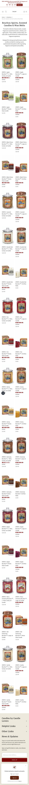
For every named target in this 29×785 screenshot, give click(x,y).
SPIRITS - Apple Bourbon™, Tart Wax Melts (20, 109)
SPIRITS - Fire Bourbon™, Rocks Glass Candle (6, 353)
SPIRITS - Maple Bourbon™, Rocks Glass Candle (6, 563)
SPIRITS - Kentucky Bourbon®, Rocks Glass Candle (6, 493)
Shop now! (20, 4)
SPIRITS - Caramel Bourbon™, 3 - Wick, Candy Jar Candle (7, 214)
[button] (6, 78)
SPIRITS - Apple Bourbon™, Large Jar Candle (21, 74)
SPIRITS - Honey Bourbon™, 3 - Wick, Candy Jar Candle (7, 388)
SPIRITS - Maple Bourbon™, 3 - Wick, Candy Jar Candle (7, 528)
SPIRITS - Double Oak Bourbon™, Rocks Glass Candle (7, 284)
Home (3, 17)
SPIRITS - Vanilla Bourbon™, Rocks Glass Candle (6, 702)
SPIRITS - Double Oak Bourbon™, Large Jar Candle (21, 249)
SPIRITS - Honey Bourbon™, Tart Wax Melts (20, 423)
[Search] (5, 12)
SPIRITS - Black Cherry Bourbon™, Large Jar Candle (21, 144)
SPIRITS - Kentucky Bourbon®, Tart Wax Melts (20, 493)
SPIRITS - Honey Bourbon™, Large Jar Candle (21, 388)
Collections (9, 17)
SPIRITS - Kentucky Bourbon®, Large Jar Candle (20, 458)
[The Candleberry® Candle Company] (14, 11)
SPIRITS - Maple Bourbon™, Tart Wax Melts (20, 563)
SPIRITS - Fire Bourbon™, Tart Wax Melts (20, 353)
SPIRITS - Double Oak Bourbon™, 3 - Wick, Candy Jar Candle (7, 249)
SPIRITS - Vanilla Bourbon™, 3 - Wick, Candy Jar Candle (7, 667)
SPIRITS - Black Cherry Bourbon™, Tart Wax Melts (21, 179)
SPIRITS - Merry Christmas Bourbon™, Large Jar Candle (21, 598)
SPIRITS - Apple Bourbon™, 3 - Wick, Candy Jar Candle (7, 74)
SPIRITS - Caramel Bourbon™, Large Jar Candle (21, 214)
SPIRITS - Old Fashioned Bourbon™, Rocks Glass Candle (20, 634)
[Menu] (2, 12)
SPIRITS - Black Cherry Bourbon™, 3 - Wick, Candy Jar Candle (7, 144)
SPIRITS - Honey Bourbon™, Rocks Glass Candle (6, 423)
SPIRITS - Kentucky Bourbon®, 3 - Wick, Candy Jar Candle (7, 458)
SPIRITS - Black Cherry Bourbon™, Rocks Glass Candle (7, 179)
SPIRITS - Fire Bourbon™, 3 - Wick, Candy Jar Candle (7, 319)
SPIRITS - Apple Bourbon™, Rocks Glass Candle (6, 109)
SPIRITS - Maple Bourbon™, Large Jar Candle (21, 528)
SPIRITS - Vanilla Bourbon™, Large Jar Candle (21, 667)
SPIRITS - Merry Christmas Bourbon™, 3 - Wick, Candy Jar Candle (7, 599)
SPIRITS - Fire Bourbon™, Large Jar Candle (21, 319)
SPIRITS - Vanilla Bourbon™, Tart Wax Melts (20, 702)
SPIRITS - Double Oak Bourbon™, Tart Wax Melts (20, 284)
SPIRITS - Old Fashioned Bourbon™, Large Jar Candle (7, 634)
